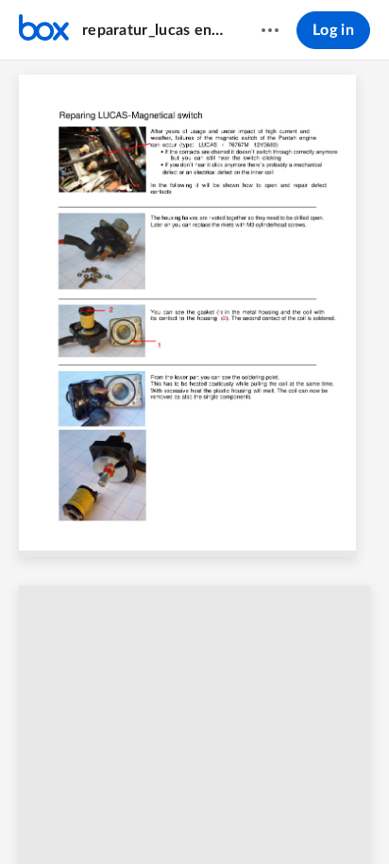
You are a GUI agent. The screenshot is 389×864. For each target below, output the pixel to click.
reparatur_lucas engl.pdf (153, 30)
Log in (333, 30)
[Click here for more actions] (270, 30)
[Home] (44, 30)
